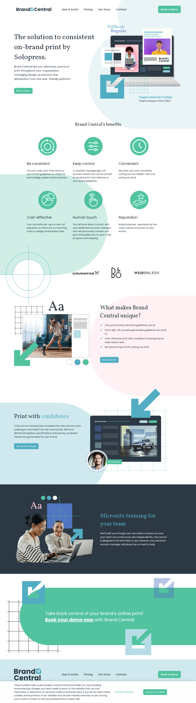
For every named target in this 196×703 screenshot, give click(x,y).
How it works (70, 674)
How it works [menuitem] (70, 9)
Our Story (104, 674)
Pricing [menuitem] (88, 9)
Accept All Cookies (155, 692)
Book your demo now (69, 620)
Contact (121, 674)
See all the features (26, 446)
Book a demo (23, 90)
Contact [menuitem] (121, 9)
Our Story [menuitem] (104, 9)
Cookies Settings (124, 692)
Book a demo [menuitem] (169, 9)
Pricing (88, 674)
